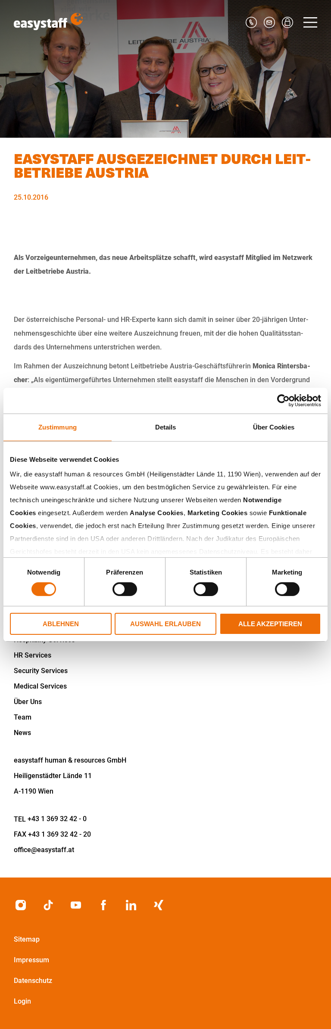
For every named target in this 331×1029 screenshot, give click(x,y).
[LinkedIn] (131, 905)
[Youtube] (76, 905)
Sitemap (27, 939)
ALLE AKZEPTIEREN (270, 623)
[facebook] (103, 905)
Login (22, 1001)
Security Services (41, 671)
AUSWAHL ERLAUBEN (165, 623)
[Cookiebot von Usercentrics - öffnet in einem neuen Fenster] (283, 400)
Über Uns (28, 702)
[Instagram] (21, 905)
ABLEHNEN (61, 623)
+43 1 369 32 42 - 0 (57, 819)
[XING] (159, 905)
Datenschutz (33, 980)
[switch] (124, 589)
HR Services (32, 655)
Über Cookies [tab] (273, 426)
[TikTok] (48, 905)
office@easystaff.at (44, 850)
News (22, 733)
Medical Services (40, 686)
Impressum (31, 960)
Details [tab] (165, 426)
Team (22, 717)
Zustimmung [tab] (57, 426)
